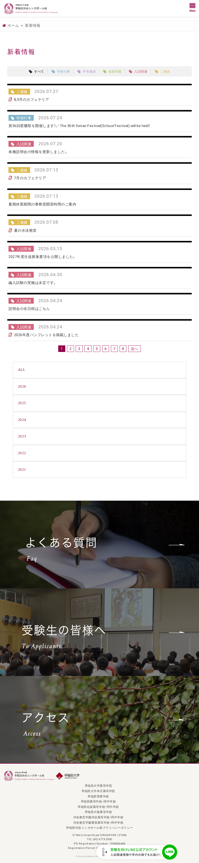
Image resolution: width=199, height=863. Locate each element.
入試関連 (140, 71)
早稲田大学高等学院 (98, 785)
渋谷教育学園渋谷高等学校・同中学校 (98, 817)
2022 (22, 453)
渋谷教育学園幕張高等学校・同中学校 (98, 822)
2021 (22, 469)
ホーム (13, 25)
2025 (22, 403)
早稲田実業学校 (98, 796)
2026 (22, 386)
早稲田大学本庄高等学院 (98, 791)
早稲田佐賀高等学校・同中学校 (98, 806)
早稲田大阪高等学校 (98, 812)
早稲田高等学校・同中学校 (98, 801)
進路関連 (115, 71)
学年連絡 (89, 71)
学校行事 (63, 71)
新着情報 (33, 25)
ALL (21, 370)
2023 (22, 436)
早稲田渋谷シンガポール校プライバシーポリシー (99, 827)
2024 (22, 420)
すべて (39, 71)
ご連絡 (165, 71)
